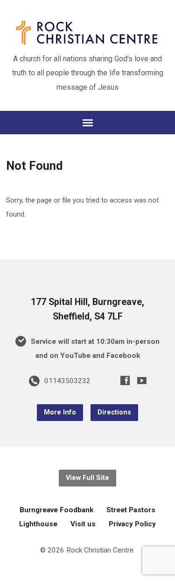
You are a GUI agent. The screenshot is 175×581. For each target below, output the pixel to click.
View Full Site (87, 478)
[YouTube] (142, 380)
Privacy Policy (132, 524)
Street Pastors (130, 510)
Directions (114, 412)
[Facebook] (125, 380)
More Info (60, 412)
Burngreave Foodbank (56, 510)
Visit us (83, 524)
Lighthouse (38, 524)
